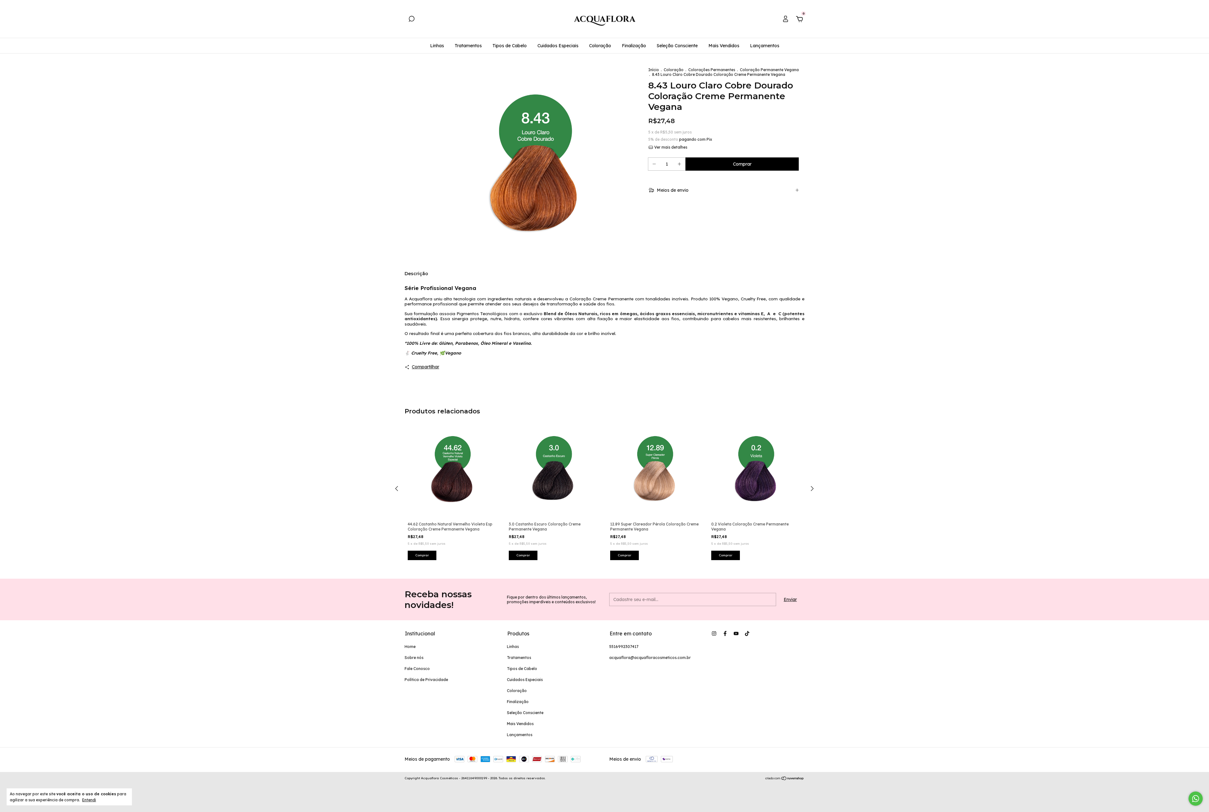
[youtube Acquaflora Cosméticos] (736, 633)
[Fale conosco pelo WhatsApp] (1196, 799)
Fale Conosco (417, 668)
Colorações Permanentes (711, 69)
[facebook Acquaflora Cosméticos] (725, 633)
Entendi (89, 800)
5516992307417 (624, 646)
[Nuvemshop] (784, 779)
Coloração (600, 45)
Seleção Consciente (677, 45)
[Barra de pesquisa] (411, 20)
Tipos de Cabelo (509, 45)
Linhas (437, 45)
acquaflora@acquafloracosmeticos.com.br (650, 657)
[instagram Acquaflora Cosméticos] (714, 633)
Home (410, 646)
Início (653, 69)
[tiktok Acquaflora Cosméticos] (747, 633)
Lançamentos (764, 45)
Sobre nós (414, 657)
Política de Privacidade (426, 679)
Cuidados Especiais (557, 45)
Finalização (634, 45)
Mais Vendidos (723, 45)
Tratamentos (468, 45)
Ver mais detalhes (670, 147)
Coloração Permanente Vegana (769, 69)
